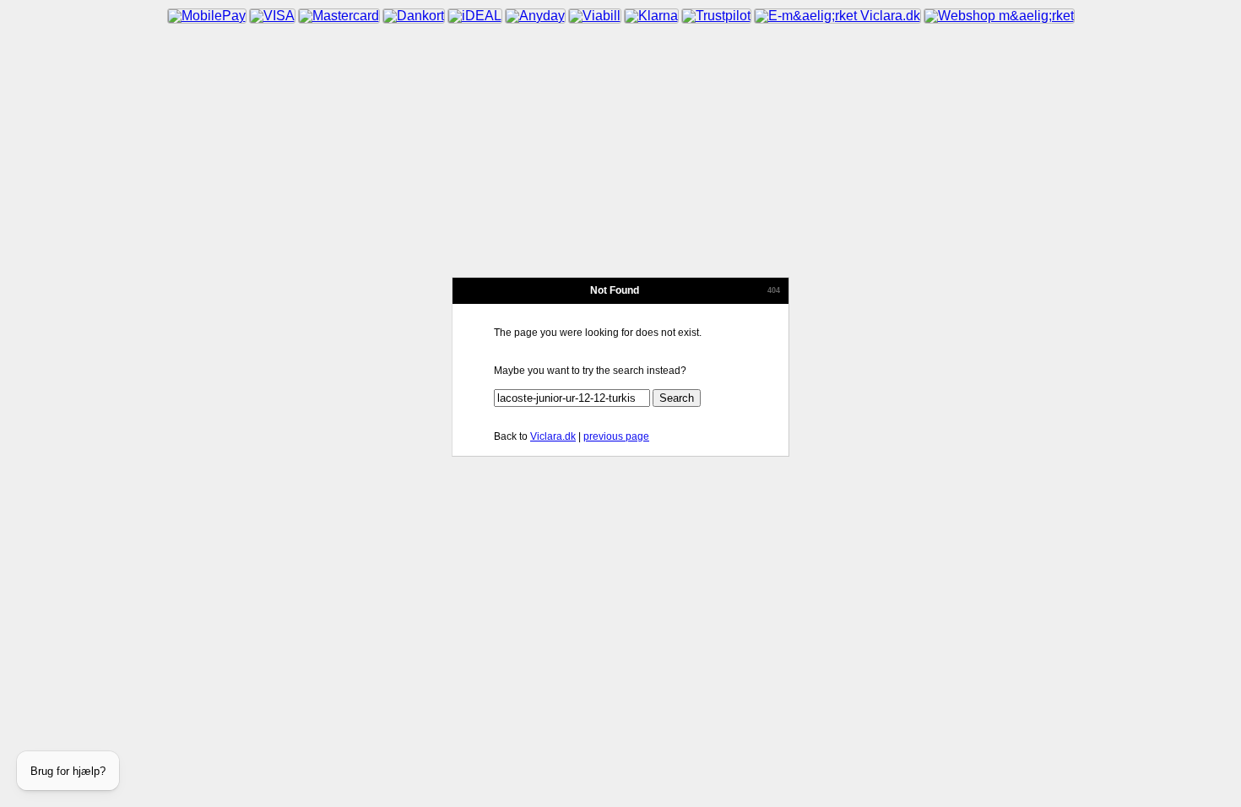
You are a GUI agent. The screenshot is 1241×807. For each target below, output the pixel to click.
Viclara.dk (553, 436)
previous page (616, 436)
